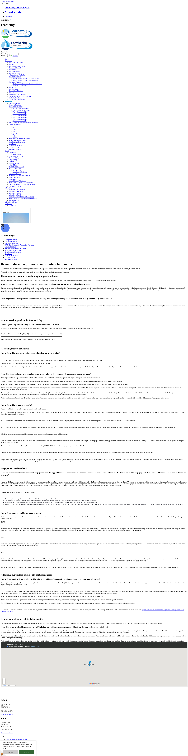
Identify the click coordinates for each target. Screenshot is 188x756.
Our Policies (12, 87)
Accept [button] (26, 752)
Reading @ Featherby (15, 149)
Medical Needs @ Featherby (17, 181)
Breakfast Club (17, 170)
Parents (7, 151)
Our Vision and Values (16, 62)
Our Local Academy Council (18, 66)
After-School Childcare (20, 172)
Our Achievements (14, 71)
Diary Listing (17, 154)
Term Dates (12, 152)
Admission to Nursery (15, 193)
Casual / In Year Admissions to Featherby (21, 197)
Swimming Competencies (20, 85)
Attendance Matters (15, 174)
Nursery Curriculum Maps (21, 108)
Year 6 (15, 137)
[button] (10, 20)
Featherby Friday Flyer (16, 156)
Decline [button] (10, 752)
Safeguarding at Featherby (17, 75)
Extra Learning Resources (17, 142)
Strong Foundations (15, 103)
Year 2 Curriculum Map (20, 114)
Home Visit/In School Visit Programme (21, 182)
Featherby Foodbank (15, 98)
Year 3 (15, 131)
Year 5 (15, 135)
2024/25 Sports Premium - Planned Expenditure (27, 84)
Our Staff (11, 64)
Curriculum (8, 101)
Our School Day (14, 158)
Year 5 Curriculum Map (20, 119)
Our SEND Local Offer (16, 73)
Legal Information (11, 739)
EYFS (14, 126)
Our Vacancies (13, 89)
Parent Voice (12, 179)
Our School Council (15, 68)
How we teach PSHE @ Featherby (19, 138)
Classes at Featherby (15, 124)
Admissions (8, 188)
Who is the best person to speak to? (19, 175)
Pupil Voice (12, 144)
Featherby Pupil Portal (15, 145)
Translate (15, 56)
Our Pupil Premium (15, 77)
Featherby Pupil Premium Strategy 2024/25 (26, 80)
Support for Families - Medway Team (20, 96)
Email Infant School (7, 714)
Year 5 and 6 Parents (15, 186)
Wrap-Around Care (15, 168)
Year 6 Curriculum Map (20, 121)
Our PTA (11, 92)
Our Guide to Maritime (16, 91)
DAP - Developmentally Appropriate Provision (23, 122)
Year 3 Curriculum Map (20, 115)
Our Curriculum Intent (15, 107)
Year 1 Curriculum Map (20, 112)
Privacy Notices (22, 739)
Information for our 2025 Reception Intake (22, 184)
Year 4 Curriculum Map (20, 117)
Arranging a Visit (13, 12)
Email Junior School (7, 733)
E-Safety (11, 161)
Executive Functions (15, 105)
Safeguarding (13, 160)
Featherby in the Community (17, 94)
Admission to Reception (16, 191)
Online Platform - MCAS (16, 167)
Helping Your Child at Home (17, 140)
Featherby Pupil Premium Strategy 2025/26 (26, 78)
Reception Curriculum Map (21, 110)
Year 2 (15, 130)
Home (7, 59)
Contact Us (8, 204)
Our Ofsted (12, 70)
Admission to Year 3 (15, 195)
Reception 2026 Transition (17, 190)
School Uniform (14, 163)
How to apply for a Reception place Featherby (23, 198)
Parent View (8, 16)
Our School (8, 61)
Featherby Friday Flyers (17, 7)
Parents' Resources (14, 177)
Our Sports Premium (15, 82)
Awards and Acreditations (17, 100)
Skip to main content (7, 1)
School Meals (13, 165)
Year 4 (15, 133)
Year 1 (15, 128)
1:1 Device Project (14, 147)
